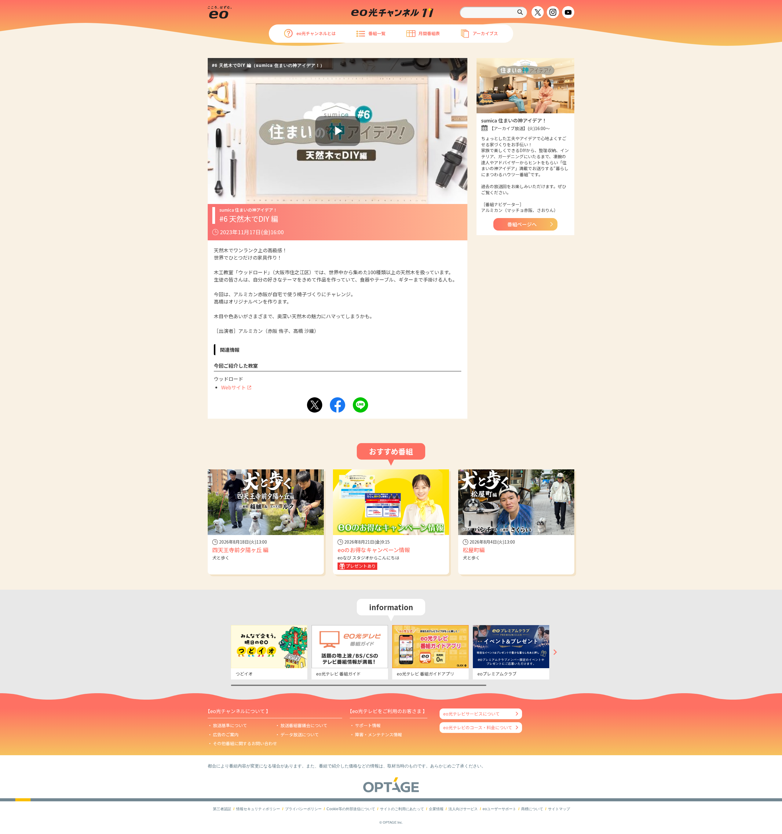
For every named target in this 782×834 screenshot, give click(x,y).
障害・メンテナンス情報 (378, 734)
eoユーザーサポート (499, 809)
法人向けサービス (463, 809)
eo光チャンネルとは (316, 33)
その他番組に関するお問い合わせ (245, 743)
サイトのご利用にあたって (402, 809)
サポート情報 (368, 725)
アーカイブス (485, 33)
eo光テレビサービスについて (471, 714)
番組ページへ (522, 224)
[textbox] (493, 12)
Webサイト (233, 387)
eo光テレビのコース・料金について (477, 727)
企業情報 (436, 809)
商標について (532, 809)
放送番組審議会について (303, 725)
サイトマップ (559, 809)
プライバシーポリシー (303, 809)
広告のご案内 (226, 734)
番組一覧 (377, 33)
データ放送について (299, 734)
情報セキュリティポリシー (258, 809)
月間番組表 (429, 33)
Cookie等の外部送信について (351, 809)
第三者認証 (222, 809)
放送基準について (230, 725)
